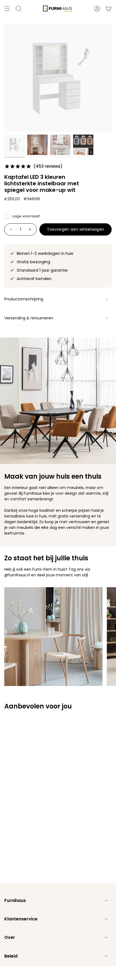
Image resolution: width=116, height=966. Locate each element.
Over (9, 937)
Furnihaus (15, 900)
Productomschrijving (23, 299)
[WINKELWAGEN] (108, 8)
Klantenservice (20, 919)
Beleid (11, 956)
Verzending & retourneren (28, 318)
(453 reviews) (48, 166)
